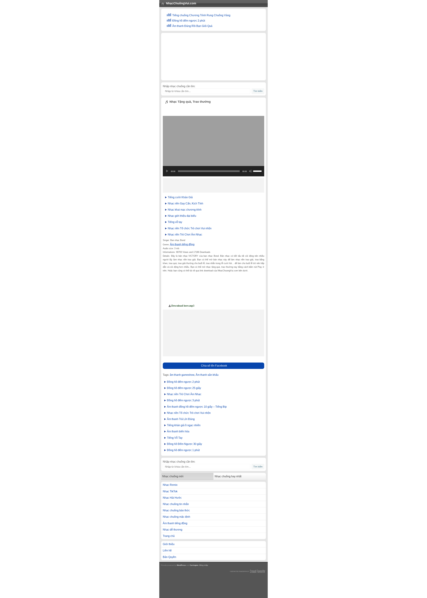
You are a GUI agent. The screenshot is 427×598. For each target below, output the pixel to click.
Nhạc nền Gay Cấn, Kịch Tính (185, 203)
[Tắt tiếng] (250, 171)
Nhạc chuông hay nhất (228, 476)
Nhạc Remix (170, 484)
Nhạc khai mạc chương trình (184, 209)
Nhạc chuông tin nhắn (176, 504)
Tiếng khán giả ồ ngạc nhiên (183, 425)
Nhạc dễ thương (172, 529)
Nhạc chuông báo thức (176, 510)
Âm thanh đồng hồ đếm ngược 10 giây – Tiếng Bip (197, 406)
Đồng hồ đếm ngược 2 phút (188, 20)
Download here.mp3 (182, 305)
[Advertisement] (213, 56)
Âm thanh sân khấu (207, 374)
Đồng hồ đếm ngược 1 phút (183, 450)
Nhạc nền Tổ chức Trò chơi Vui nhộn (189, 228)
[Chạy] (167, 171)
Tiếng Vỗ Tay (174, 437)
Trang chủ (169, 536)
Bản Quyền (169, 557)
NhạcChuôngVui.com (181, 3)
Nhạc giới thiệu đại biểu (182, 215)
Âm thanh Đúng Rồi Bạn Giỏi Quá (192, 26)
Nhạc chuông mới (172, 476)
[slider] (258, 171)
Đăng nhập (203, 565)
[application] (213, 171)
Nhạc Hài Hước (172, 497)
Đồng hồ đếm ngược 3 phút (183, 400)
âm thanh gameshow (182, 374)
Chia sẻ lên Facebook (214, 365)
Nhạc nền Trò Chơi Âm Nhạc (185, 234)
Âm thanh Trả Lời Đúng (181, 419)
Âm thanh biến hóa (178, 431)
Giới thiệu (168, 544)
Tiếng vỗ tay (175, 222)
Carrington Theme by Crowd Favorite (247, 571)
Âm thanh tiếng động (182, 244)
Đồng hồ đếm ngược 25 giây (184, 388)
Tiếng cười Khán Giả (180, 197)
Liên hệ (167, 550)
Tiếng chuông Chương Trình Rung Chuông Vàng (201, 15)
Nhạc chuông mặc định (176, 516)
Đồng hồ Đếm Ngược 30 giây (184, 444)
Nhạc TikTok (170, 491)
